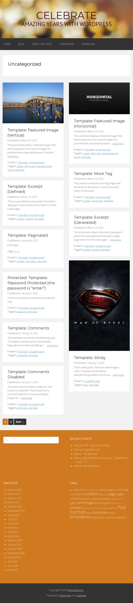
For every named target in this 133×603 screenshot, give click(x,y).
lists (115, 503)
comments (22, 355)
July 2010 (12, 519)
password (21, 311)
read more (12, 156)
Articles (87, 490)
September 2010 (16, 510)
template (19, 169)
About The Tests (42, 44)
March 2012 (13, 493)
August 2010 (13, 515)
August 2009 (13, 557)
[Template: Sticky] (99, 350)
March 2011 (13, 502)
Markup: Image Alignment (87, 449)
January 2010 (14, 544)
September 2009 (16, 553)
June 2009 (12, 565)
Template (23, 162)
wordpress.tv (120, 517)
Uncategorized (36, 162)
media (84, 508)
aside (92, 490)
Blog (21, 44)
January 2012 (14, 498)
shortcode (99, 512)
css (100, 494)
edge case (29, 166)
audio (97, 490)
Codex (19, 166)
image (10, 169)
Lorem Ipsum (67, 44)
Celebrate (66, 15)
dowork (105, 495)
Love (119, 503)
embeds (75, 498)
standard (111, 512)
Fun (122, 499)
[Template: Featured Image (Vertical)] (33, 122)
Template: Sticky (90, 357)
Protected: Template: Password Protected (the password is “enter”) (31, 282)
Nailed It (106, 508)
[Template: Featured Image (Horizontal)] (99, 113)
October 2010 (14, 506)
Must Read (99, 508)
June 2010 (12, 523)
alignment (78, 489)
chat (119, 489)
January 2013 (14, 489)
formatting (113, 499)
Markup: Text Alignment (86, 453)
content (87, 200)
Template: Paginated (27, 235)
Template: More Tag (93, 173)
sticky (85, 384)
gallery (73, 503)
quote (89, 512)
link (112, 503)
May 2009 (12, 569)
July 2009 (12, 561)
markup (75, 507)
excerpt (29, 218)
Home (7, 44)
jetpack (98, 503)
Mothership (91, 508)
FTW (118, 499)
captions (103, 489)
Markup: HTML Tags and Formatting (92, 445)
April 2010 (12, 531)
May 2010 (12, 527)
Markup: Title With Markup (87, 466)
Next (20, 421)
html (80, 503)
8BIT (71, 490)
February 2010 (15, 540)
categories (112, 489)
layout (106, 503)
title (88, 517)
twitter (94, 517)
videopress (109, 517)
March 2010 (13, 536)
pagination (30, 261)
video (101, 517)
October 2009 (14, 548)
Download (88, 44)
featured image (44, 166)
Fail (91, 499)
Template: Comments (28, 328)
